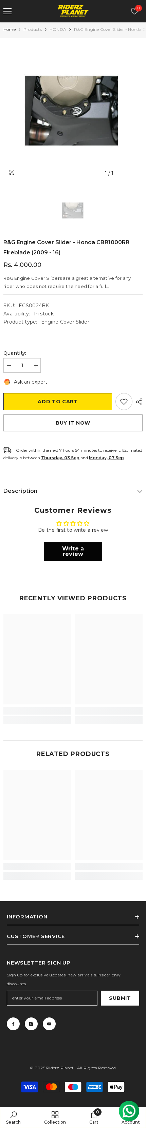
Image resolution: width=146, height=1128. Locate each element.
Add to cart (58, 401)
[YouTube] (49, 1023)
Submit (120, 998)
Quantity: (14, 353)
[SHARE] (137, 402)
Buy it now (73, 423)
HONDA (58, 29)
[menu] (7, 11)
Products (32, 29)
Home (9, 29)
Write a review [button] (73, 551)
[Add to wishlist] (123, 401)
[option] (73, 110)
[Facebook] (13, 1023)
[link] (37, 711)
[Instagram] (31, 1023)
